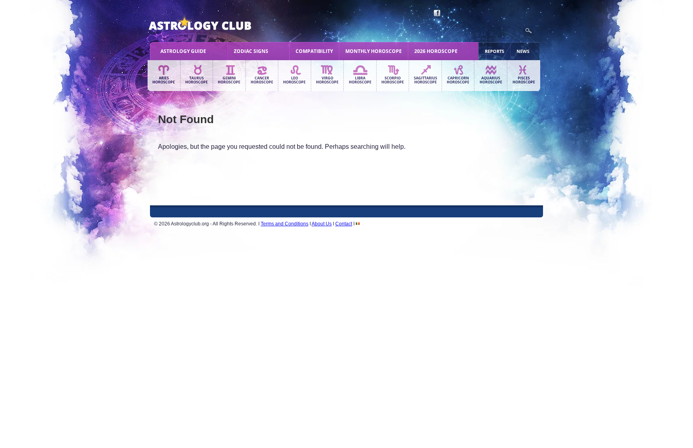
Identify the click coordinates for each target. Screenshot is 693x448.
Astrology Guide (183, 51)
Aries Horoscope (163, 80)
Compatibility (314, 51)
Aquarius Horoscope (491, 80)
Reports (494, 51)
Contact (343, 224)
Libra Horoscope (360, 80)
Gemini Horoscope (229, 80)
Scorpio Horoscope (392, 80)
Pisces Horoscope (524, 80)
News (523, 51)
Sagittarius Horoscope (425, 80)
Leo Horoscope (294, 80)
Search (529, 31)
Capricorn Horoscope (458, 80)
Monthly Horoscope (373, 51)
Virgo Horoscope (327, 80)
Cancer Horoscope (262, 80)
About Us (322, 224)
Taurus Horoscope (196, 80)
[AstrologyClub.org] (219, 24)
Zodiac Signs (251, 51)
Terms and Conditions (284, 224)
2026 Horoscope (436, 51)
